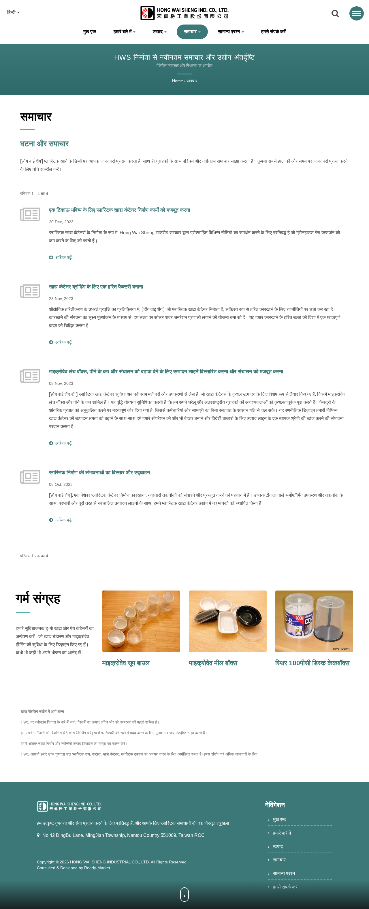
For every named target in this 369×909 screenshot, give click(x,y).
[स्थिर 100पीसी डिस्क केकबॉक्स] (314, 621)
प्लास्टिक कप (81, 754)
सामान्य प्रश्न (229, 31)
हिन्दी (12, 12)
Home (177, 80)
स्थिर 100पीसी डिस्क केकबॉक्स (312, 663)
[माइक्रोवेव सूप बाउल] (141, 621)
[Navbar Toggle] (356, 13)
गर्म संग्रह (38, 598)
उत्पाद (158, 31)
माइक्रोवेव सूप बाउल (126, 663)
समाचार (191, 31)
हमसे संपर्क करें (273, 31)
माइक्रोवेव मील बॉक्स (213, 663)
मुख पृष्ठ (89, 31)
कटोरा (96, 754)
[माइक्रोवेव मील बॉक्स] (228, 621)
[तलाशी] (335, 13)
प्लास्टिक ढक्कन (132, 754)
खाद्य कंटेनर (111, 754)
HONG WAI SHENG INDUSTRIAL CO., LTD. (110, 862)
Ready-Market (97, 867)
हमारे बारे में (123, 31)
